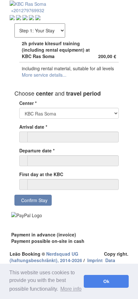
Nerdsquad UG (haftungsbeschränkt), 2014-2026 (46, 257)
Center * (28, 103)
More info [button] (71, 289)
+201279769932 (27, 10)
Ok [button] (106, 281)
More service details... (44, 75)
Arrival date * (33, 127)
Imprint (95, 260)
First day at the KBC (41, 174)
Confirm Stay (33, 200)
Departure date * (37, 150)
